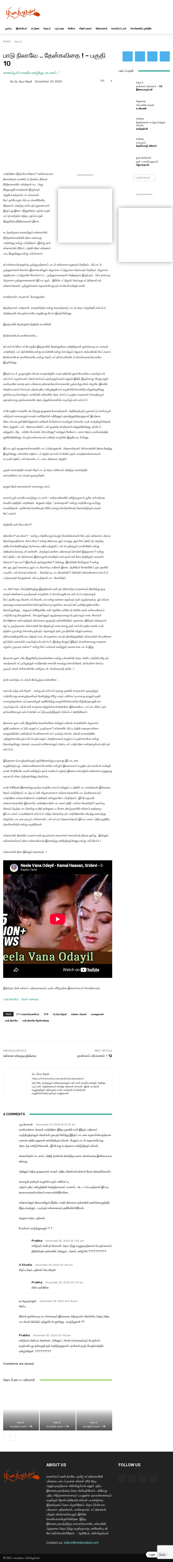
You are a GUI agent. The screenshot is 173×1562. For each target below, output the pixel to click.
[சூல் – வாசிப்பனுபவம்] (126, 161)
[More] (152, 1029)
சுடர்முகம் (141, 142)
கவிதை (140, 118)
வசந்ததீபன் (142, 128)
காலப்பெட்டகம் (118, 28)
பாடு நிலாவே (11, 1020)
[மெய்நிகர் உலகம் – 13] (94, 1408)
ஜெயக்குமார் (142, 164)
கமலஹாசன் (97, 1014)
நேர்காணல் (101, 28)
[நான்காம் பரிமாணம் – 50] (126, 85)
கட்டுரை (35, 28)
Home (7, 41)
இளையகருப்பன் (144, 89)
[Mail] (140, 56)
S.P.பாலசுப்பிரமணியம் (27, 1014)
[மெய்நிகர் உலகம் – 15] (21, 1408)
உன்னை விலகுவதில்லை (19, 1056)
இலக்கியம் (21, 28)
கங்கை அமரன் (78, 1014)
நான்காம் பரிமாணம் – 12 (94, 1056)
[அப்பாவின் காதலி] (126, 104)
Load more (143, 178)
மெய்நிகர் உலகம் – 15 (21, 1426)
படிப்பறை (59, 28)
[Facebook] (128, 56)
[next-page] (13, 1438)
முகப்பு (8, 28)
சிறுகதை (141, 101)
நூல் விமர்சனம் (143, 158)
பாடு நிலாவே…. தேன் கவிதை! (21, 999)
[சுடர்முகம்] (126, 142)
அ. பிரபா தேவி (23, 81)
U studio (25, 1264)
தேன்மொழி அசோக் (146, 145)
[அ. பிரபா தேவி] (6, 81)
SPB (46, 1014)
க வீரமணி (141, 108)
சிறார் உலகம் (85, 28)
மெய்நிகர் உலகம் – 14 (57, 1426)
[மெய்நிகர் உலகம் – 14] (57, 1408)
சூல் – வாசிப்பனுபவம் (147, 161)
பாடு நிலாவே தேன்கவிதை (35, 1020)
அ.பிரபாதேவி (60, 1014)
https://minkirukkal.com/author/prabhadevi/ (58, 1078)
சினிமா (71, 28)
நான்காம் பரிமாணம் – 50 (149, 86)
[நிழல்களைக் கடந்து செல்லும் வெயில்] (126, 123)
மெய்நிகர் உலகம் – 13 (94, 1426)
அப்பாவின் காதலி (145, 105)
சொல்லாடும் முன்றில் (140, 28)
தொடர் (47, 28)
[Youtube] (165, 56)
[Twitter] (152, 56)
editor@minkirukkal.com (81, 1542)
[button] (164, 28)
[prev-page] (6, 1438)
